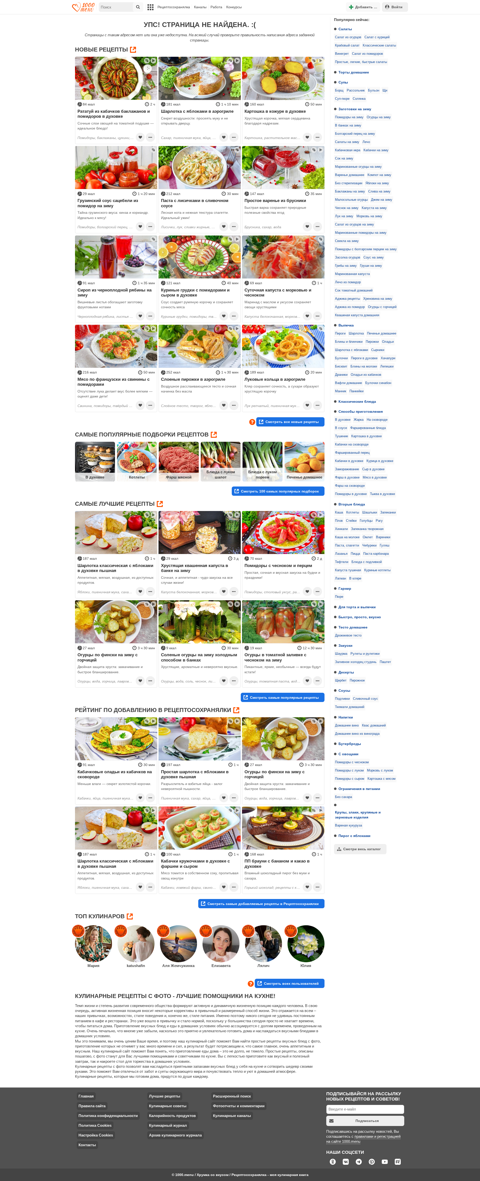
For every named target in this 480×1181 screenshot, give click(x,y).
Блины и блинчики (348, 342)
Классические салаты (379, 45)
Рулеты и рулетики (365, 654)
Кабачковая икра (347, 150)
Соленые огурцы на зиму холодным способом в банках (199, 657)
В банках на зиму (348, 125)
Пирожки (372, 342)
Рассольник (356, 90)
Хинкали (341, 529)
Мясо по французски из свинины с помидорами (114, 381)
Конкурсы (234, 7)
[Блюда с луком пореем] (262, 462)
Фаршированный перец (352, 452)
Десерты (346, 672)
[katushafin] (136, 943)
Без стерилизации (348, 183)
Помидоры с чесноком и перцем (278, 565)
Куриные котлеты (377, 570)
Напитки (345, 717)
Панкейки (357, 391)
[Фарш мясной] (179, 462)
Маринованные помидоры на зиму (360, 232)
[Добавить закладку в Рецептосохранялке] (140, 137)
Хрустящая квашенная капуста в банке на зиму (194, 568)
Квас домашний (374, 725)
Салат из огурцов (348, 37)
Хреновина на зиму (377, 298)
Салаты (345, 29)
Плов (339, 520)
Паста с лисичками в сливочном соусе (194, 203)
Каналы (200, 7)
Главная (86, 1096)
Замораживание (347, 469)
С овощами (348, 754)
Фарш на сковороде (350, 486)
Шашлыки (369, 512)
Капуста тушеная (348, 570)
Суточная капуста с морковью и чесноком (277, 292)
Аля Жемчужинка (178, 966)
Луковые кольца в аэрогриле (274, 379)
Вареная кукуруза (348, 825)
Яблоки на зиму (377, 183)
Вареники (383, 537)
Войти (397, 7)
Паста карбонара (376, 554)
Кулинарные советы (167, 1106)
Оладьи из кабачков (366, 374)
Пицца (355, 554)
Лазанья (341, 554)
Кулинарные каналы (232, 1116)
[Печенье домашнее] (304, 462)
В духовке (342, 420)
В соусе (341, 428)
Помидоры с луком (349, 770)
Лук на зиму (344, 216)
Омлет (368, 537)
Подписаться (367, 1121)
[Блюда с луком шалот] (221, 462)
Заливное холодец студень (355, 662)
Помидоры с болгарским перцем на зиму (366, 249)
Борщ (339, 90)
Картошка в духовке (366, 436)
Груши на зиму (371, 266)
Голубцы (366, 520)
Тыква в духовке (382, 494)
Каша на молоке (347, 537)
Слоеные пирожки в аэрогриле (193, 379)
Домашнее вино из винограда (357, 734)
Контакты (87, 1145)
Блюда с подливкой (367, 562)
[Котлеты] (137, 462)
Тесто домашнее (353, 627)
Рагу (379, 520)
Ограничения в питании (359, 789)
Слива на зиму (379, 191)
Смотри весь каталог (362, 849)
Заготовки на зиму (354, 109)
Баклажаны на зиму (350, 191)
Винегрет (342, 54)
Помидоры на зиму (349, 117)
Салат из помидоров (367, 54)
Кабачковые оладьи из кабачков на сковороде (115, 774)
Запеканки (388, 512)
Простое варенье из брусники (275, 200)
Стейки (351, 520)
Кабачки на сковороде (351, 444)
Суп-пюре (342, 98)
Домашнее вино (347, 725)
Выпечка (346, 325)
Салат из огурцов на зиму (354, 224)
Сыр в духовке (373, 469)
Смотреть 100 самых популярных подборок (280, 491)
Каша (339, 512)
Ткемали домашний (349, 707)
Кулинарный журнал (168, 1125)
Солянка (359, 98)
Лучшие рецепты (164, 1096)
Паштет (385, 662)
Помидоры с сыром (349, 778)
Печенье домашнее (381, 333)
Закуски (345, 646)
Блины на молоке (363, 366)
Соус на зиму (374, 257)
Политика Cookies (95, 1125)
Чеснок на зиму (346, 208)
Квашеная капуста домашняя (357, 315)
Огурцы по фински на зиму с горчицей (108, 657)
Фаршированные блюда (368, 428)
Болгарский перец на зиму (355, 134)
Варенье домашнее (349, 175)
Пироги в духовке (364, 358)
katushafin (136, 966)
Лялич (264, 966)
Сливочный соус (365, 698)
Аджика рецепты (347, 298)
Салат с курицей (377, 37)
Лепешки (387, 366)
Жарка (359, 420)
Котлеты (352, 512)
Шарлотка (356, 333)
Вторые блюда (351, 504)
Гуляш (384, 545)
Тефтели (341, 562)
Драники (341, 374)
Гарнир (344, 588)
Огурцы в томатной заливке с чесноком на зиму (275, 657)
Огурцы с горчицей (382, 307)
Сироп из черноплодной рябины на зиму (115, 292)
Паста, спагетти (347, 545)
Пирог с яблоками (354, 836)
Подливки (342, 698)
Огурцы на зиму (379, 117)
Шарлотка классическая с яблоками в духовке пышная (115, 568)
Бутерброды (349, 744)
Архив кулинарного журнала (175, 1135)
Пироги (340, 333)
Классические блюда (357, 402)
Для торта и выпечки (357, 607)
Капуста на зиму (374, 208)
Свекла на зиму (347, 241)
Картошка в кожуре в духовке (275, 111)
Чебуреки (369, 545)
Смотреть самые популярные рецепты (284, 698)
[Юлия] (306, 943)
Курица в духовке (379, 461)
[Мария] (93, 943)
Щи (384, 90)
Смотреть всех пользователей (291, 984)
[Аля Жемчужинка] (178, 943)
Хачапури (388, 358)
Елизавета (221, 966)
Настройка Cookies (95, 1135)
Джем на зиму (381, 200)
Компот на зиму (379, 175)
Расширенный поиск (232, 1096)
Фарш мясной (179, 477)
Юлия (305, 966)
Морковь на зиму (369, 216)
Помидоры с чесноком (352, 762)
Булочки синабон (378, 383)
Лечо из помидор (348, 282)
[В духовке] (95, 462)
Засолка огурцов (347, 257)
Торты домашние (353, 72)
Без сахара (343, 797)
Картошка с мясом (382, 778)
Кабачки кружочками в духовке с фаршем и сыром (195, 863)
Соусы (344, 690)
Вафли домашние (348, 383)
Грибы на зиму (346, 266)
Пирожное (357, 680)
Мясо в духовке (375, 477)
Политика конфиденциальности (108, 1116)
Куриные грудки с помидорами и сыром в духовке (195, 292)
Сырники (377, 350)
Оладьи (388, 342)
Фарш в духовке (347, 477)
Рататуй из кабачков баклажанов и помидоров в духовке (114, 113)
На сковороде (377, 420)
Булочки (341, 358)
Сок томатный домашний (353, 290)
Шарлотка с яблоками (351, 350)
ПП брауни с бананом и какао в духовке (277, 863)
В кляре (355, 578)
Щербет (340, 680)
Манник (340, 391)
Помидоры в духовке (351, 494)
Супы (343, 82)
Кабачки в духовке (349, 461)
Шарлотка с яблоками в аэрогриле (197, 111)
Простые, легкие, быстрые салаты (361, 62)
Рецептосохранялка (174, 7)
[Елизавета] (221, 943)
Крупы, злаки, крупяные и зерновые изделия (358, 814)
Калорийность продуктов (172, 1116)
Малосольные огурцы (351, 200)
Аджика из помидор (350, 307)
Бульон (373, 90)
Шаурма (341, 654)
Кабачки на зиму (376, 150)
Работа (216, 7)
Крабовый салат (347, 45)
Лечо (366, 142)
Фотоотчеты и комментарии (238, 1106)
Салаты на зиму (347, 142)
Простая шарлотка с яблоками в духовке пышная (194, 774)
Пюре (339, 596)
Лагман (340, 578)
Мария (94, 966)
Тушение (341, 436)
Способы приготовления (360, 412)
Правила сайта (92, 1106)
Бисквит (341, 366)
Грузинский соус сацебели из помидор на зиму (108, 203)
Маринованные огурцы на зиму (358, 166)
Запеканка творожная (367, 529)
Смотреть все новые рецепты (292, 422)
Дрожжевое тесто (348, 635)
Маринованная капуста (352, 274)
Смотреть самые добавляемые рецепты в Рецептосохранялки (263, 904)
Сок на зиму (344, 158)
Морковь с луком (380, 770)
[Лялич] (263, 943)
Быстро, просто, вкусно (359, 617)
